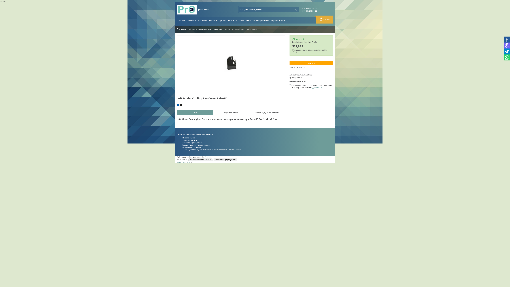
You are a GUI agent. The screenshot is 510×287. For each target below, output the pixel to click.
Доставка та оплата (207, 20)
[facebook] (178, 105)
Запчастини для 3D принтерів (209, 29)
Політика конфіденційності (225, 160)
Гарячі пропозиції (261, 20)
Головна (181, 20)
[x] (181, 105)
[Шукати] (296, 9)
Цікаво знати (245, 20)
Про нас (222, 20)
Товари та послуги (188, 29)
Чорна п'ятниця (278, 20)
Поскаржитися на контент (200, 160)
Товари (190, 20)
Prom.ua (208, 157)
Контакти (232, 20)
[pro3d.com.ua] (187, 9)
